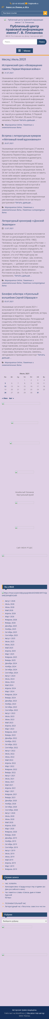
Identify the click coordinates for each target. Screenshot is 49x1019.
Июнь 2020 (9, 819)
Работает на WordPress (14, 1013)
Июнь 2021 (9, 782)
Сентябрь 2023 (11, 710)
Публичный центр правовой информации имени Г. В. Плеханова (24, 29)
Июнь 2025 (9, 644)
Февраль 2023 (11, 732)
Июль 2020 (9, 816)
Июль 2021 (9, 779)
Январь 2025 (10, 660)
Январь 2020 (10, 835)
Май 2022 (9, 760)
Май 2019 (9, 860)
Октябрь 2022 (11, 744)
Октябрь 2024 (11, 669)
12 (5, 386)
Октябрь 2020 (11, 807)
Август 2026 (10, 601)
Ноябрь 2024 (10, 666)
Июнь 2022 (9, 757)
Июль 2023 (9, 716)
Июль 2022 (9, 754)
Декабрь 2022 (11, 738)
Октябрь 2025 (11, 632)
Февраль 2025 (11, 657)
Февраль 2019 (11, 869)
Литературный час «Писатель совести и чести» (25, 906)
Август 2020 (10, 813)
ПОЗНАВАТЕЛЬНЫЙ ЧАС (15, 903)
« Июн (5, 398)
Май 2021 (9, 785)
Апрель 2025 (10, 651)
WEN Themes (24, 1016)
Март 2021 (9, 791)
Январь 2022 (10, 772)
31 (38, 393)
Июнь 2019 (9, 856)
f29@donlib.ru (33, 3)
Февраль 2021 (11, 794)
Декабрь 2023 (11, 701)
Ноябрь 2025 (10, 629)
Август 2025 (10, 638)
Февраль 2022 (11, 769)
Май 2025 (9, 648)
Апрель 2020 (10, 825)
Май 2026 (9, 610)
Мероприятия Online (13, 125)
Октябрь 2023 (11, 707)
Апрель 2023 (10, 725)
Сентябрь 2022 (11, 747)
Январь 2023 (10, 735)
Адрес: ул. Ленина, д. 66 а (17, 7)
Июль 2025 (9, 641)
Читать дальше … (28, 120)
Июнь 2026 (9, 607)
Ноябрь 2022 (10, 741)
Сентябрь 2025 (11, 635)
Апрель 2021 (10, 788)
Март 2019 (9, 866)
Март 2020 (9, 828)
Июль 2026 (9, 604)
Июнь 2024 (9, 682)
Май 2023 (9, 722)
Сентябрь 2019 (11, 847)
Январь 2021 (10, 797)
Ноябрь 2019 (10, 841)
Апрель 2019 (10, 863)
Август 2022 (10, 750)
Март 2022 (9, 766)
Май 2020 (9, 822)
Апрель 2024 (10, 688)
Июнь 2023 (9, 719)
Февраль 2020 (11, 832)
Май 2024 (9, 685)
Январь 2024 (10, 697)
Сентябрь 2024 (11, 672)
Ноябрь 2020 (10, 803)
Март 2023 (9, 729)
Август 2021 (10, 775)
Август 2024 (10, 676)
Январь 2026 (10, 623)
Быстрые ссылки (10, 13)
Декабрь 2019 (11, 838)
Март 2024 (9, 691)
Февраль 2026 (11, 619)
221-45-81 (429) (18, 3)
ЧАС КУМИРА (10, 883)
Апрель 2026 (10, 613)
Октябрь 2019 (11, 844)
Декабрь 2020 (11, 800)
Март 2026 (9, 616)
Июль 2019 (9, 853)
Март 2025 (9, 654)
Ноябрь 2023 (10, 704)
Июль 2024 (9, 679)
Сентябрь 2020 (11, 810)
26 (5, 393)
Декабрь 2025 (11, 626)
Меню (27, 50)
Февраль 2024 (11, 694)
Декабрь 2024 (11, 663)
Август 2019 (10, 850)
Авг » (11, 398)
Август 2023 (10, 713)
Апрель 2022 (10, 763)
